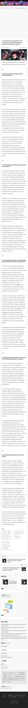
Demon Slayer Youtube (6, 657)
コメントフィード (5, 666)
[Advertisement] (14, 23)
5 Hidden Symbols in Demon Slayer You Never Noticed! (13, 624)
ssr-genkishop (23, 47)
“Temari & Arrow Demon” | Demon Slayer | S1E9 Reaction (13, 630)
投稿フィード (4, 664)
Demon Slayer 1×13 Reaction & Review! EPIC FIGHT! (12, 627)
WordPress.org (4, 668)
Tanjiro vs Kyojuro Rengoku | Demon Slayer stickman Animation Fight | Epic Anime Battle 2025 (7, 544)
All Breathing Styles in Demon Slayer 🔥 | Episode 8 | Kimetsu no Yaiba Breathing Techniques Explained (7, 533)
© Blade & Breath (14, 700)
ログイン (3, 663)
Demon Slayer (4, 655)
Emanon (16, 702)
